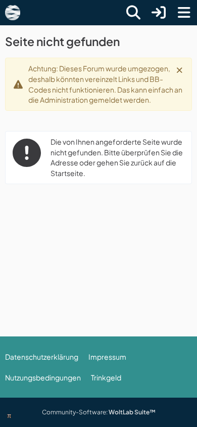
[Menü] (184, 13)
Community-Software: (99, 412)
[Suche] (133, 13)
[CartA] (12, 13)
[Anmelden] (159, 12)
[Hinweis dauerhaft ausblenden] (180, 69)
